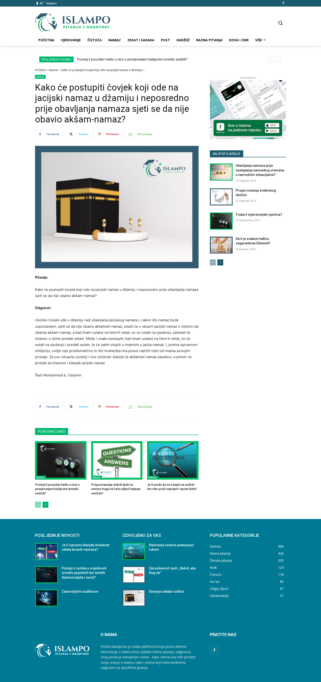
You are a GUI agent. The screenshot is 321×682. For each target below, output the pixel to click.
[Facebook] (283, 3)
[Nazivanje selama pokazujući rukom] (133, 551)
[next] (279, 59)
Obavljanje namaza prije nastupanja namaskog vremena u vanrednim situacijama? (260, 170)
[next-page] (45, 505)
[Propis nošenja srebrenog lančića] (221, 196)
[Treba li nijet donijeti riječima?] (221, 221)
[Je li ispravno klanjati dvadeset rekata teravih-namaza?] (46, 551)
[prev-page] (38, 505)
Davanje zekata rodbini (166, 591)
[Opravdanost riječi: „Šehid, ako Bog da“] (133, 574)
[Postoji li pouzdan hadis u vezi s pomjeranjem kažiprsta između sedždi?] (60, 460)
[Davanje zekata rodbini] (133, 597)
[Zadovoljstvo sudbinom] (46, 597)
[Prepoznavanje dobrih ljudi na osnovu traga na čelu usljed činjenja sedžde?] (117, 460)
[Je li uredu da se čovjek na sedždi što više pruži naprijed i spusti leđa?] (173, 460)
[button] (280, 22)
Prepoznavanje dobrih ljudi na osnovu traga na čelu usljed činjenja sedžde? (115, 489)
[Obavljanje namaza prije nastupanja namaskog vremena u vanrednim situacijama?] (221, 172)
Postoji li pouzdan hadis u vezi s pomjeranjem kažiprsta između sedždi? (132, 59)
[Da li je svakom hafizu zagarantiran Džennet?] (221, 245)
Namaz (53, 70)
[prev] (271, 59)
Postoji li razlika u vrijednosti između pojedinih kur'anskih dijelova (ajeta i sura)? (84, 572)
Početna (40, 70)
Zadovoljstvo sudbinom (80, 591)
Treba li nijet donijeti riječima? (259, 214)
